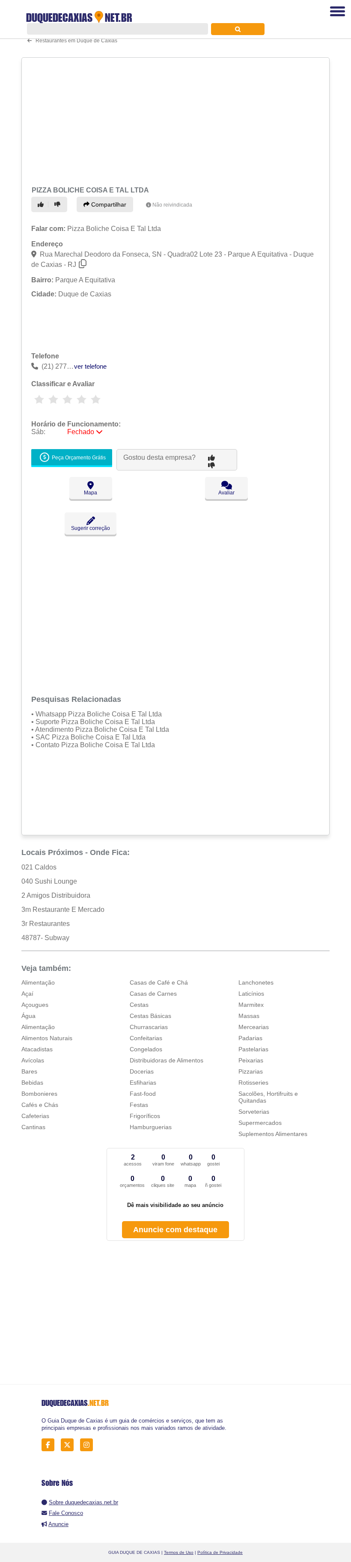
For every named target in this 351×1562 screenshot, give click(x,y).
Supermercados (260, 1122)
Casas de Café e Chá (159, 982)
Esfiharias (143, 1082)
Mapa (90, 493)
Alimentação (38, 982)
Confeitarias (146, 1038)
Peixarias (250, 1060)
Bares (29, 1071)
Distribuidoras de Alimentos (166, 1060)
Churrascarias (149, 1027)
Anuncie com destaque (175, 1229)
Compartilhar (107, 204)
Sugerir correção (90, 528)
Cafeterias (35, 1115)
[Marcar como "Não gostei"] (58, 204)
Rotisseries (253, 1082)
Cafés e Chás (39, 1104)
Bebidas (32, 1082)
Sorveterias (253, 1111)
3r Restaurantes (45, 923)
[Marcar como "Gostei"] (42, 204)
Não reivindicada (172, 205)
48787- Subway (45, 937)
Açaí (27, 993)
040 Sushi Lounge (49, 881)
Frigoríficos (145, 1115)
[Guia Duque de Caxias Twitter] (69, 1445)
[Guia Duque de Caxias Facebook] (50, 1445)
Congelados (146, 1049)
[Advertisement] (172, 120)
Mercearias (253, 1027)
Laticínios (251, 993)
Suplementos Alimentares (272, 1133)
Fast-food (143, 1093)
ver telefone (90, 366)
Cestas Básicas (150, 1015)
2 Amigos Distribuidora (55, 895)
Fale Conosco (66, 1513)
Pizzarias (250, 1071)
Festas (139, 1104)
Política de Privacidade (220, 1552)
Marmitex (251, 1004)
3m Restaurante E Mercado (62, 909)
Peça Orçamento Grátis (78, 458)
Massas (248, 1015)
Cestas (139, 1004)
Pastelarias (253, 1049)
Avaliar (226, 493)
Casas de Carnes (153, 993)
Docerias (142, 1071)
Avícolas (32, 1060)
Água (28, 1015)
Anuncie (58, 1524)
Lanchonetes (256, 982)
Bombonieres (39, 1093)
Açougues (34, 1004)
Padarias (250, 1038)
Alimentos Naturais (46, 1038)
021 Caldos (39, 867)
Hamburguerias (151, 1127)
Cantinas (33, 1127)
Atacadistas (37, 1049)
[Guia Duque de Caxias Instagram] (89, 1445)
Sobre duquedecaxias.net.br (83, 1502)
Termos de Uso (178, 1552)
